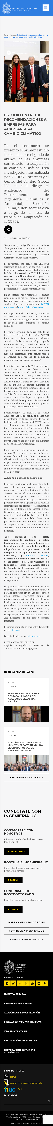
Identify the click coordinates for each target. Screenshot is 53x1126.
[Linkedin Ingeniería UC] (26, 983)
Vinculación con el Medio (20, 1040)
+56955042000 (32, 1119)
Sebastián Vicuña (37, 555)
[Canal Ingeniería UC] (32, 983)
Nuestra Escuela (15, 994)
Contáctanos (16, 851)
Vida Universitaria (15, 1031)
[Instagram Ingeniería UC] (7, 983)
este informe (33, 636)
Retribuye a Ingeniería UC (26, 931)
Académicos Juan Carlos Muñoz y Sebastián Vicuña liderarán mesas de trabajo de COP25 (25, 746)
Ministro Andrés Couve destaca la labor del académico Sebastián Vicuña (23, 697)
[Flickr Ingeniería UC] (39, 983)
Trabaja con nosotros (26, 939)
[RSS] (45, 983)
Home (6, 35)
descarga (16, 630)
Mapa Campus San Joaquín (26, 922)
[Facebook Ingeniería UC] (20, 983)
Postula (13, 880)
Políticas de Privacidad (20, 1123)
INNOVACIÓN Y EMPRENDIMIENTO (23, 1022)
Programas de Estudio (18, 1003)
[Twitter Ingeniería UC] (13, 983)
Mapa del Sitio (36, 1123)
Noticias (13, 35)
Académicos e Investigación (22, 1012)
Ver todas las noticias (26, 777)
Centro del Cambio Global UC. (32, 307)
